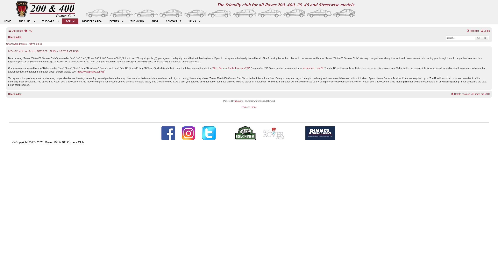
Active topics (35, 44)
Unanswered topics (16, 44)
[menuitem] (7, 21)
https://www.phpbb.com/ (89, 71)
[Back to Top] (491, 273)
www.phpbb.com (311, 68)
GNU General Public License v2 (230, 68)
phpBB (238, 101)
